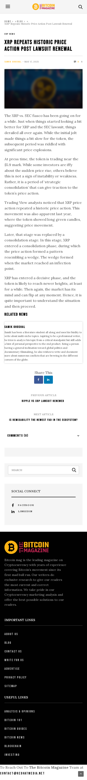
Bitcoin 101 (13, 720)
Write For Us (14, 660)
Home (7, 21)
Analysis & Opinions (19, 711)
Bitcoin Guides (15, 729)
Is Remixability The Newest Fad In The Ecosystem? (43, 420)
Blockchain (13, 746)
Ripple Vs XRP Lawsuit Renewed (43, 401)
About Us (11, 634)
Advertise (12, 669)
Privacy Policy (15, 677)
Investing (12, 755)
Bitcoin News (14, 737)
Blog (20, 21)
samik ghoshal (13, 61)
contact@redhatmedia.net (22, 773)
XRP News (9, 34)
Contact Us (13, 651)
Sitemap (10, 686)
